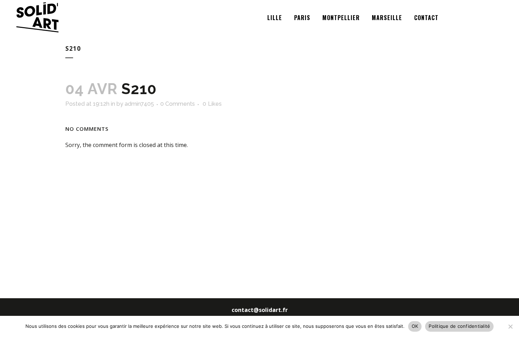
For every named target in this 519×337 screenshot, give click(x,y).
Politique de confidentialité (459, 326)
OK (415, 326)
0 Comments (177, 103)
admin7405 (139, 103)
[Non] (510, 326)
